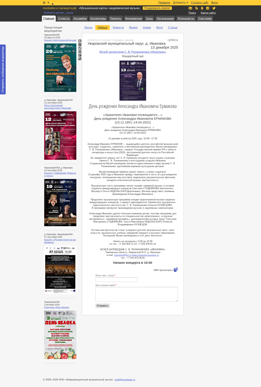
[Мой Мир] (79, 51)
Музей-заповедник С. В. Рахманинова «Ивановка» (132, 51)
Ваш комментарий (106, 285)
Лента (88, 27)
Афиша (102, 27)
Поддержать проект (157, 8)
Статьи (172, 27)
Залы (149, 18)
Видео (133, 27)
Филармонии (133, 18)
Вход (214, 2)
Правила (164, 2)
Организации (165, 18)
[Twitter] (79, 48)
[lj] (79, 58)
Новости (118, 27)
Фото (159, 27)
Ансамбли (80, 18)
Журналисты (186, 18)
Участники (205, 18)
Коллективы (98, 18)
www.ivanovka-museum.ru (145, 255)
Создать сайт (199, 2)
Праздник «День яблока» (56, 307)
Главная (48, 18)
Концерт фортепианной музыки (60, 40)
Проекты (115, 18)
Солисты (64, 18)
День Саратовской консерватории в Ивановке (57, 106)
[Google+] (79, 55)
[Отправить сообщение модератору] (3, 69)
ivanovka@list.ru (122, 255)
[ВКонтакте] (79, 41)
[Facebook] (79, 44)
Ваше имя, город (105, 275)
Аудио (147, 27)
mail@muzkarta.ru (125, 379)
